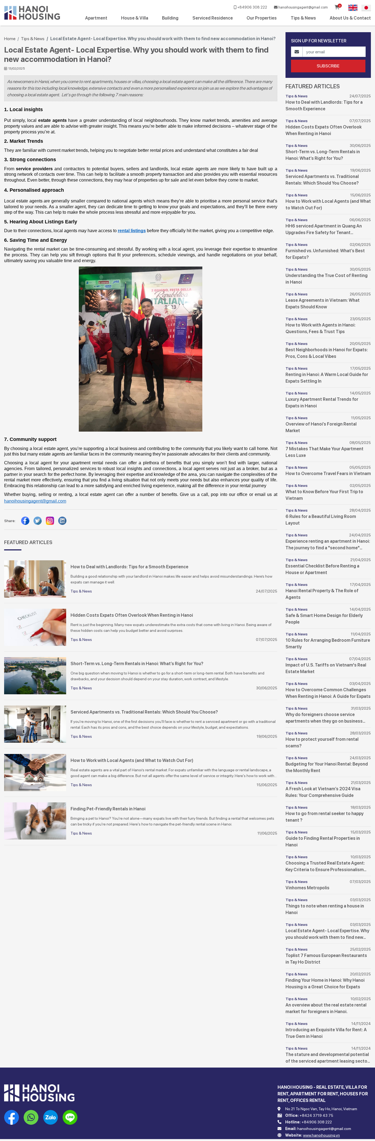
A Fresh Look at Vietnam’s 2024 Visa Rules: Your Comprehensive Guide (323, 792)
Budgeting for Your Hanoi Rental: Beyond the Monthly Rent (327, 767)
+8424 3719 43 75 (316, 1115)
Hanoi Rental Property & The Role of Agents (322, 594)
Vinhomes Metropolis (307, 887)
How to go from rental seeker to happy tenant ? (324, 817)
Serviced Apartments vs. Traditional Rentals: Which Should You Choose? (144, 712)
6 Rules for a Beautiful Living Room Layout (321, 520)
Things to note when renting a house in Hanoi (325, 909)
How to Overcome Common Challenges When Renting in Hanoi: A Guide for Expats (328, 693)
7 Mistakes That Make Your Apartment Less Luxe (324, 452)
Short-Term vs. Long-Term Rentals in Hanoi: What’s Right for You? (137, 663)
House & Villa (134, 18)
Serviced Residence (212, 18)
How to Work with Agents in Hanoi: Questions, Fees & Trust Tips (321, 328)
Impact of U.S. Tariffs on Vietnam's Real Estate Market (326, 668)
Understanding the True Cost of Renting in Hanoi (327, 279)
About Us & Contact (350, 18)
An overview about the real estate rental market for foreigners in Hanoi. (326, 1008)
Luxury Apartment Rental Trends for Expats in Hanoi (322, 402)
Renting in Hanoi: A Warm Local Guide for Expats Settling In (327, 378)
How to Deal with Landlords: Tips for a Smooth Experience (129, 566)
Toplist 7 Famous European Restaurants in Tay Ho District (326, 959)
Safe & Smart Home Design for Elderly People (324, 619)
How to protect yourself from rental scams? (322, 742)
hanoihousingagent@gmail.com (303, 7)
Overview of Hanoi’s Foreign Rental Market (321, 427)
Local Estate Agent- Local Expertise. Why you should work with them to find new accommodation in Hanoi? (327, 934)
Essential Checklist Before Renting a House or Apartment (322, 569)
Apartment (96, 18)
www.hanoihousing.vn (321, 1135)
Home (9, 38)
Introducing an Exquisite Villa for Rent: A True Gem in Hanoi (326, 1033)
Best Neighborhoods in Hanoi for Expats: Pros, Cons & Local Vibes (327, 353)
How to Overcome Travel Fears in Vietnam (328, 473)
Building (170, 18)
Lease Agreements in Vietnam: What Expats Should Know (323, 303)
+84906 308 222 (251, 7)
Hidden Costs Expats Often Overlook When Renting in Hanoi (132, 615)
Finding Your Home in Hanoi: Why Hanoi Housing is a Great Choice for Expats (325, 983)
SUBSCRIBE (328, 65)
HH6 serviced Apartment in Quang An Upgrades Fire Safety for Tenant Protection (324, 229)
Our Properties (262, 18)
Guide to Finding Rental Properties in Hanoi (323, 841)
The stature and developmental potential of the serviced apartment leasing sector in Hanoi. (327, 1058)
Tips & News (303, 18)
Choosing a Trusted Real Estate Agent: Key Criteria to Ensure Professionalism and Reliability (325, 866)
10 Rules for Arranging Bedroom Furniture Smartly (328, 643)
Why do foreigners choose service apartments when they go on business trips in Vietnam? (324, 718)
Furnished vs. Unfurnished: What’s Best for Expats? (325, 254)
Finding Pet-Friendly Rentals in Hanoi (108, 808)
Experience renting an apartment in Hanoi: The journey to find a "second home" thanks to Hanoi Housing (328, 545)
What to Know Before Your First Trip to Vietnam (324, 495)
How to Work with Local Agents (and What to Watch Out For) (132, 760)
